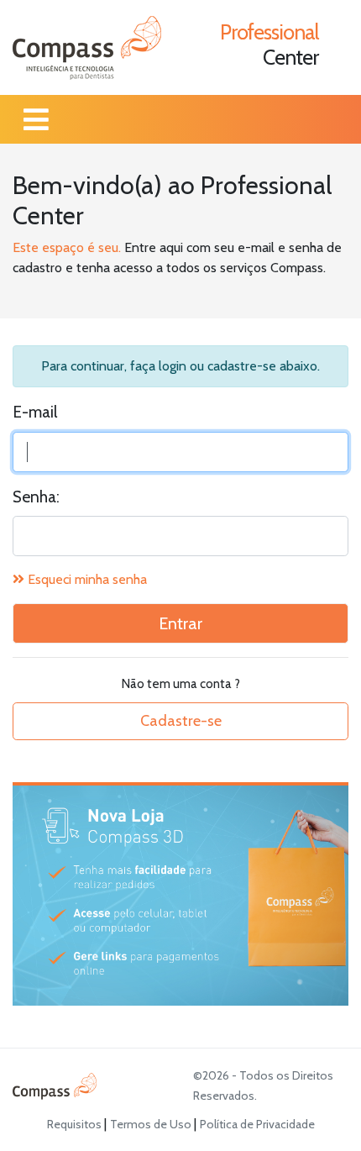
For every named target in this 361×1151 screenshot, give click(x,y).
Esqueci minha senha (85, 579)
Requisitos (75, 1124)
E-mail (35, 412)
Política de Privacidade (257, 1124)
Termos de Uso (152, 1124)
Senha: (36, 497)
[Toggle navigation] (36, 119)
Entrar (180, 623)
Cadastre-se (181, 721)
